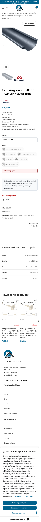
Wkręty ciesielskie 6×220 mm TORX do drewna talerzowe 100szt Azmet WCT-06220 (28, 333)
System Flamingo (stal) (27, 13)
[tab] (13, 247)
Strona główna (7, 13)
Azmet (4, 319)
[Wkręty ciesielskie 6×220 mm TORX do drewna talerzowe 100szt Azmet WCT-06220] (29, 308)
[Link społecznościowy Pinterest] (36, 226)
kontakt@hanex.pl (11, 375)
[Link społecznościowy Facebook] (31, 226)
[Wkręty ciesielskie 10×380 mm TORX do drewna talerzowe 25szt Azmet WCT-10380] (10, 308)
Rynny (15, 13)
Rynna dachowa (7, 16)
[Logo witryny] (19, 8)
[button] (4, 45)
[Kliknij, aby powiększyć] (6, 66)
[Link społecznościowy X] (33, 226)
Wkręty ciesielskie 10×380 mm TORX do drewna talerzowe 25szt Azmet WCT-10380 (10, 333)
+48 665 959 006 (10, 372)
